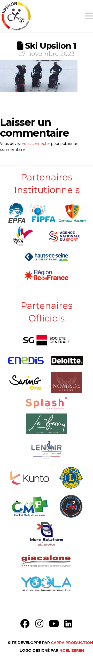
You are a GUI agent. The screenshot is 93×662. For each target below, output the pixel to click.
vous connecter (36, 143)
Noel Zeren (71, 650)
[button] (89, 16)
